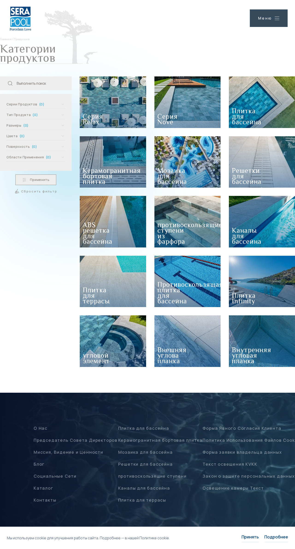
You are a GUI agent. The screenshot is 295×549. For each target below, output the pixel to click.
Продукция (22, 39)
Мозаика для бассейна (145, 452)
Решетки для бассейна (145, 464)
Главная (6, 39)
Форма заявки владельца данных (242, 452)
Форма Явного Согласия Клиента (242, 428)
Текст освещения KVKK (230, 464)
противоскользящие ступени (152, 476)
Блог (39, 464)
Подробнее (276, 537)
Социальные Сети (55, 476)
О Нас (40, 428)
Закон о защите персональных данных (249, 476)
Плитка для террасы (142, 500)
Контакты (45, 500)
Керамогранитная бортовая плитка (160, 440)
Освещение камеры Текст (233, 488)
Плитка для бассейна (143, 428)
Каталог (43, 488)
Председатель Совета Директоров (76, 440)
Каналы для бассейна (144, 488)
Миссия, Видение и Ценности (68, 452)
